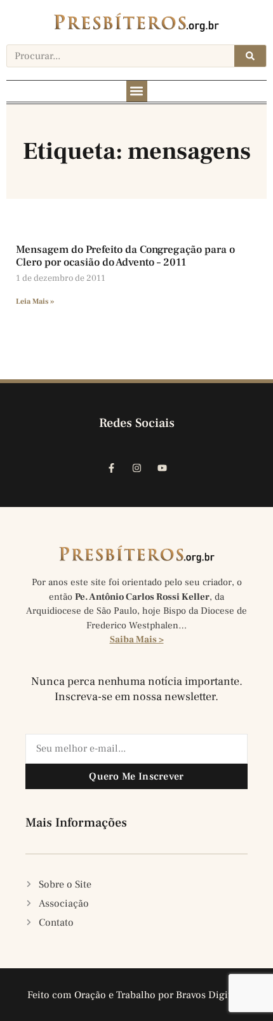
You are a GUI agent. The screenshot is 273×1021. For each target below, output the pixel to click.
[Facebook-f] (111, 467)
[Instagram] (136, 467)
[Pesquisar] (250, 56)
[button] (136, 91)
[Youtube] (162, 467)
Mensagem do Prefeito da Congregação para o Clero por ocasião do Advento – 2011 (125, 256)
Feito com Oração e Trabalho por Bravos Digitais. (136, 995)
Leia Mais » (35, 301)
